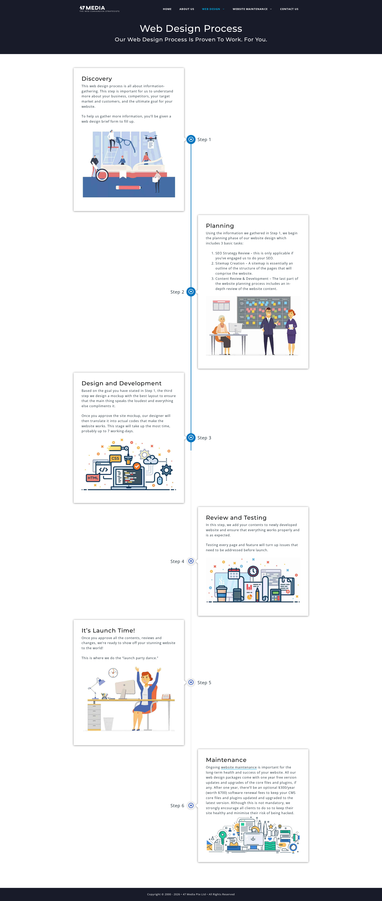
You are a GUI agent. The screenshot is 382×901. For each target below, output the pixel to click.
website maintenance (239, 767)
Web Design (211, 9)
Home (167, 9)
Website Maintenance (250, 9)
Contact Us (289, 9)
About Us (186, 9)
